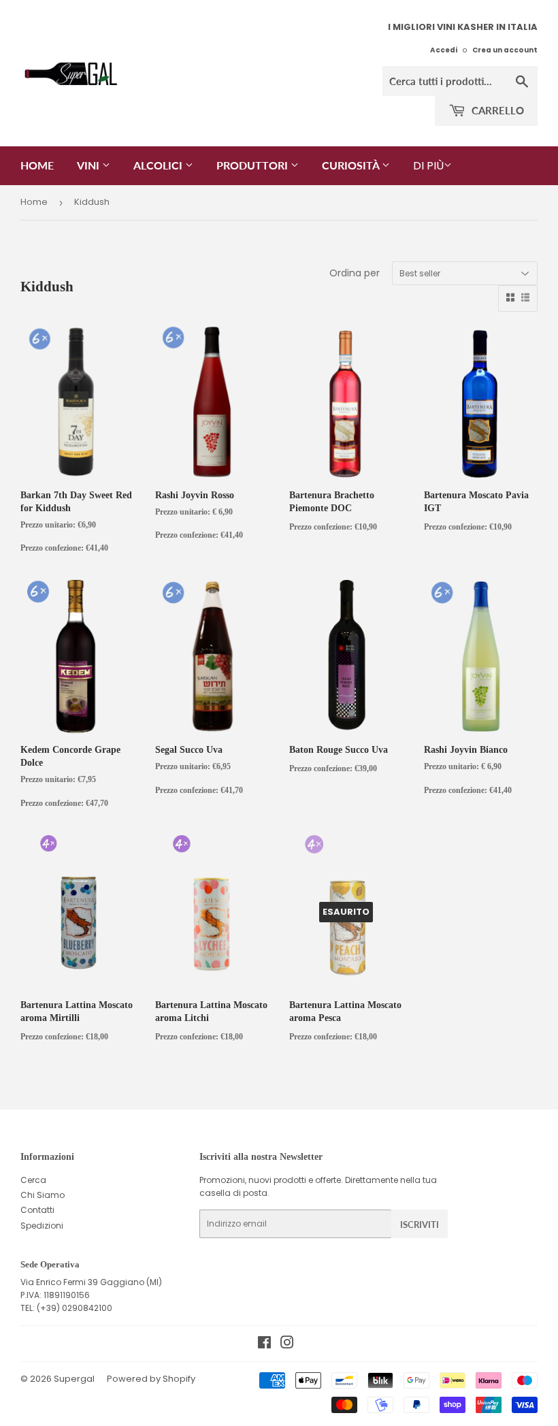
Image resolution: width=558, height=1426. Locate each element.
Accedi (443, 50)
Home (37, 165)
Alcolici (159, 165)
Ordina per (354, 273)
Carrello (496, 110)
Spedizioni (41, 1225)
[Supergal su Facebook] (264, 1344)
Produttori (253, 165)
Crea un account (505, 50)
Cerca (33, 1180)
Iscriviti (419, 1224)
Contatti (37, 1210)
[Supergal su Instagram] (287, 1344)
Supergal (74, 1378)
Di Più (428, 166)
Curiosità (352, 165)
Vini (89, 165)
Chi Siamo (42, 1195)
